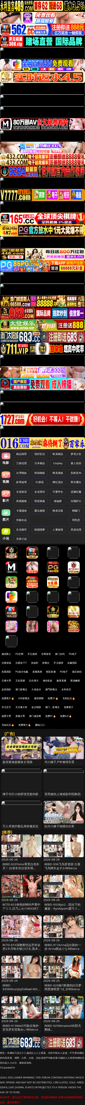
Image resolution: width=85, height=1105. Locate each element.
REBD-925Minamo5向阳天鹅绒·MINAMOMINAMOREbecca (62, 1031)
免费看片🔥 (8, 698)
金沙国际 (36, 707)
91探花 (40, 482)
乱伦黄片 (34, 680)
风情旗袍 (21, 501)
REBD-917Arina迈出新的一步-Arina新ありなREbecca (62, 947)
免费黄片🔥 (24, 725)
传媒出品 (21, 520)
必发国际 (6, 689)
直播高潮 (37, 671)
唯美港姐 (58, 473)
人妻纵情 (58, 529)
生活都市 (21, 529)
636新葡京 (24, 698)
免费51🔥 (53, 698)
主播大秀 (6, 680)
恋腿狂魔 (76, 491)
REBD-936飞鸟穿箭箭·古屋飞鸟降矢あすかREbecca (62, 866)
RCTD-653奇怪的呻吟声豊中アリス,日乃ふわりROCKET (21, 906)
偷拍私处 (48, 680)
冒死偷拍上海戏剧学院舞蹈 (62, 794)
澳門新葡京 (51, 689)
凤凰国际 (6, 671)
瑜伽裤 (58, 501)
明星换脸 (39, 501)
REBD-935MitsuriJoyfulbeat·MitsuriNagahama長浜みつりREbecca (22, 991)
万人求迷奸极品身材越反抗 (21, 826)
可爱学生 (58, 491)
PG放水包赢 (21, 671)
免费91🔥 (50, 716)
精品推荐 (21, 454)
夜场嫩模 (75, 680)
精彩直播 (51, 671)
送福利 (34, 662)
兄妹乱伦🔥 (8, 725)
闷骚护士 (76, 501)
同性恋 (76, 520)
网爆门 (76, 510)
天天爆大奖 (21, 707)
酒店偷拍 (77, 671)
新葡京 (45, 662)
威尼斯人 (6, 654)
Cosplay (58, 463)
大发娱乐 (36, 689)
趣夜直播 (61, 680)
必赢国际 (72, 662)
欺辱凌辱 (21, 482)
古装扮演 (21, 491)
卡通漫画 (21, 510)
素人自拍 (76, 463)
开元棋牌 (32, 654)
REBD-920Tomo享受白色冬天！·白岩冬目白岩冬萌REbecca (21, 868)
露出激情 (39, 510)
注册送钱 (6, 662)
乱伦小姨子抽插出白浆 (59, 826)
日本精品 (39, 463)
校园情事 (39, 529)
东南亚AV (76, 473)
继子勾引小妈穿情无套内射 (21, 794)
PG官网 (19, 654)
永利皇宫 (66, 689)
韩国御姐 (39, 473)
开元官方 (6, 707)
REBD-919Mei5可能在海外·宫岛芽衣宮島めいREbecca (21, 1027)
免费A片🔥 (66, 716)
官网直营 (46, 654)
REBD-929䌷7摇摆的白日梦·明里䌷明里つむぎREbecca (63, 987)
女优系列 (39, 491)
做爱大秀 (6, 716)
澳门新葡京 (21, 689)
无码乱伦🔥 (68, 698)
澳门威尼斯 (35, 716)
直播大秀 (20, 716)
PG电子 (73, 654)
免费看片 (69, 707)
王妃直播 (20, 680)
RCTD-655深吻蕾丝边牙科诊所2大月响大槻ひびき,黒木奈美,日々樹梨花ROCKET (21, 948)
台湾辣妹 (21, 473)
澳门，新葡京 (52, 707)
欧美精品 (58, 454)
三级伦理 (21, 463)
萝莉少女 (76, 454)
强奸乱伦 (39, 454)
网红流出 (58, 482)
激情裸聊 (39, 698)
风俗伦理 (76, 529)
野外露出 (76, 482)
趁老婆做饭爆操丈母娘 (18, 762)
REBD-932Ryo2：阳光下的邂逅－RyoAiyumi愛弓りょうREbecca (62, 908)
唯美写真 (58, 510)
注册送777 (21, 662)
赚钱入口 (40, 725)
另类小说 (21, 539)
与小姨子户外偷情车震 (59, 762)
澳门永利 (60, 654)
